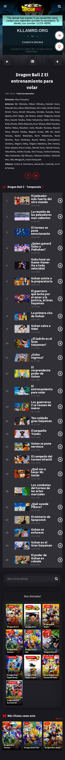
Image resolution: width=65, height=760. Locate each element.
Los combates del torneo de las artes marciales (41, 489)
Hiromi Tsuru (11, 111)
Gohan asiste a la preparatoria (41, 280)
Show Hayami (11, 147)
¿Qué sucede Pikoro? (39, 505)
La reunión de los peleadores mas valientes (41, 214)
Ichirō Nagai (18, 115)
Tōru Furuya (37, 151)
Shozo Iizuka (25, 147)
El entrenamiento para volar (42, 389)
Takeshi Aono (38, 147)
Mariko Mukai (11, 127)
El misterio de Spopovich (40, 518)
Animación (39, 164)
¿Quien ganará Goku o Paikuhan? (41, 246)
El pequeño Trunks (39, 432)
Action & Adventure (23, 164)
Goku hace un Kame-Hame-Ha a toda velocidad (40, 264)
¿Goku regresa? (37, 356)
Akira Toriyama (22, 99)
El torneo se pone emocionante (40, 230)
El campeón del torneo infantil (41, 458)
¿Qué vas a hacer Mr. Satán (38, 472)
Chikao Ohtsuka (36, 103)
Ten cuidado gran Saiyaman (41, 419)
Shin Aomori (53, 143)
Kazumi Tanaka (18, 119)
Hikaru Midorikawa (27, 107)
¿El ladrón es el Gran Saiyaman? (41, 341)
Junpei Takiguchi (44, 115)
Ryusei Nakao (39, 139)
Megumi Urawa (36, 131)
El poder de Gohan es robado (39, 558)
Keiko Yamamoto (34, 119)
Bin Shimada (21, 103)
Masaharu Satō (26, 127)
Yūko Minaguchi (17, 159)
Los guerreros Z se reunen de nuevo (41, 405)
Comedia (49, 164)
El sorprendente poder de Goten (40, 372)
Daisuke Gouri (52, 103)
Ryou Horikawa (22, 139)
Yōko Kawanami (12, 155)
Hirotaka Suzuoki (45, 111)
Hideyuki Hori (11, 107)
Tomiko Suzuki (23, 151)
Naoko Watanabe (23, 135)
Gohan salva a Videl (40, 327)
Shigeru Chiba (21, 143)
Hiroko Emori (53, 107)
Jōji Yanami (30, 115)
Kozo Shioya (39, 123)
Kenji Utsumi (11, 123)
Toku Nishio (10, 151)
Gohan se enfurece (37, 531)
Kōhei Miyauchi (25, 123)
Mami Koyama (52, 123)
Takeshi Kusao (52, 147)
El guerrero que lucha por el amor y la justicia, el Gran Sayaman (42, 297)
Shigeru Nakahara (37, 143)
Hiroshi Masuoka (27, 111)
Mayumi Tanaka (19, 131)
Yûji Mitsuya (26, 155)
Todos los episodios (25, 93)
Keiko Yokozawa (51, 119)
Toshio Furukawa (51, 151)
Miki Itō (49, 131)
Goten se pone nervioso (41, 445)
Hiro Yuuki (41, 107)
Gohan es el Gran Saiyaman (41, 544)
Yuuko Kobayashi (33, 159)
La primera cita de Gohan (41, 314)
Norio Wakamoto (43, 135)
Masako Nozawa (43, 127)
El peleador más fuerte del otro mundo (41, 198)
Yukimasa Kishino (42, 155)
